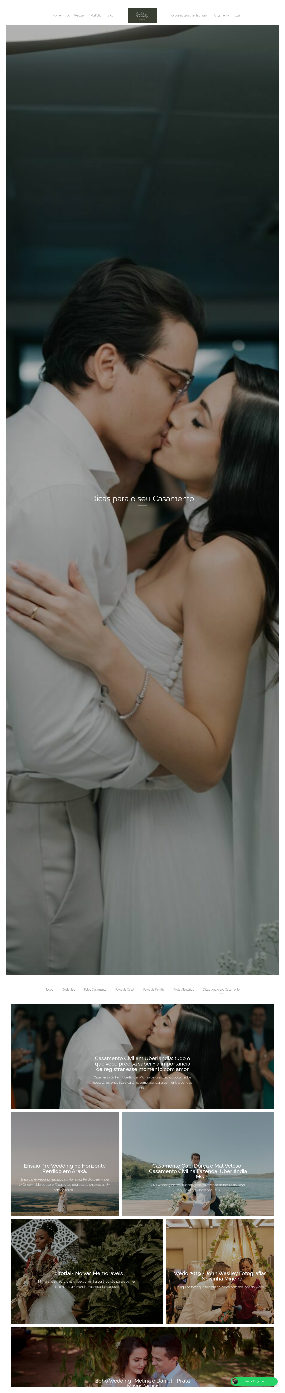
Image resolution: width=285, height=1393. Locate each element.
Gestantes (68, 989)
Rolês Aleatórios (183, 989)
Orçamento (221, 15)
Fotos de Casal (124, 989)
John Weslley (76, 15)
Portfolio (96, 15)
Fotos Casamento (95, 989)
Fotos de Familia (153, 989)
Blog (110, 15)
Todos (49, 989)
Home (57, 15)
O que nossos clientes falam (190, 15)
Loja (237, 15)
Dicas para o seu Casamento (221, 989)
